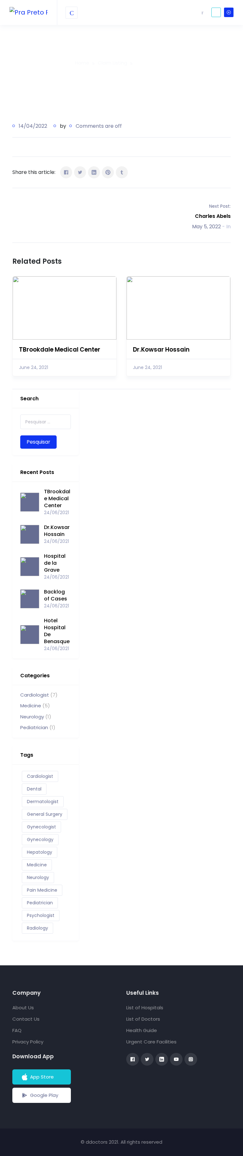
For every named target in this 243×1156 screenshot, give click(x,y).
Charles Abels (213, 216)
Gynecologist (41, 827)
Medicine (30, 705)
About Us (23, 1007)
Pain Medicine (42, 890)
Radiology (37, 928)
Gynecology (40, 839)
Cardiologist (34, 695)
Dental (34, 789)
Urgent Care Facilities (151, 1041)
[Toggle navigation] (71, 13)
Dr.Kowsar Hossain (161, 349)
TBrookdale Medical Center (59, 349)
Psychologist (40, 915)
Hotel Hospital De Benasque (57, 631)
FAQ (17, 1030)
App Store (42, 1076)
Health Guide (141, 1030)
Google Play (44, 1095)
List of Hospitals (144, 1007)
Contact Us (26, 1019)
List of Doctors (143, 1019)
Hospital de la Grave (54, 563)
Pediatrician (34, 727)
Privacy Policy (27, 1041)
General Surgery (44, 814)
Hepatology (39, 852)
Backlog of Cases (55, 595)
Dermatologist (43, 801)
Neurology (32, 716)
